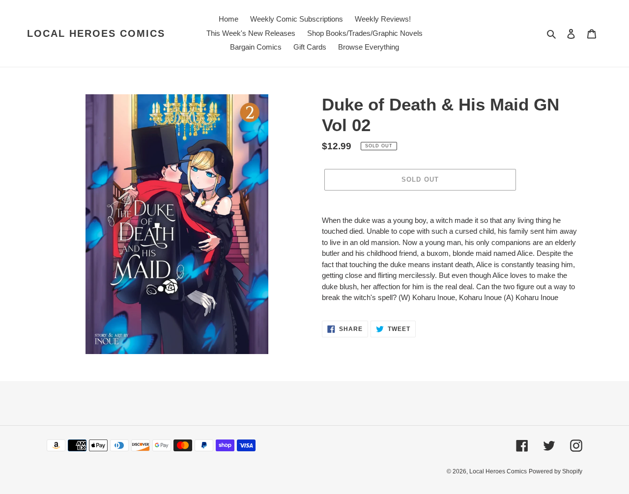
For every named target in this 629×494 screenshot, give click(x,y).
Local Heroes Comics (96, 33)
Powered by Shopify (555, 471)
